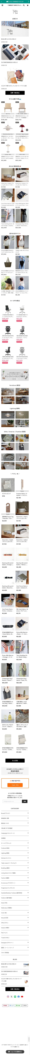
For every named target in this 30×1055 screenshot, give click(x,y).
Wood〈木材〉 (4, 917)
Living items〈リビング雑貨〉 (8, 873)
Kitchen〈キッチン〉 (6, 858)
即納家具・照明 (5, 818)
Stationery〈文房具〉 (6, 908)
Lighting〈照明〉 (5, 853)
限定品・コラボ (5, 823)
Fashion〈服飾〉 (5, 878)
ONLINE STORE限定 (6, 828)
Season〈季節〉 (5, 927)
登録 (25, 801)
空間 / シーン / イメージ (7, 947)
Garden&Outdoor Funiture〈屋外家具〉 (11, 893)
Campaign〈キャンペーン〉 (8, 833)
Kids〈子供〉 (4, 903)
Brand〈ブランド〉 (5, 813)
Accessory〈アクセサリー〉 (8, 883)
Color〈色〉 (4, 913)
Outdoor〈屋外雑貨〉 (6, 898)
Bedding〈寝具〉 (5, 868)
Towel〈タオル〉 (5, 937)
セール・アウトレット (6, 843)
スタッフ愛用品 (5, 952)
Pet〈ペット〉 (4, 932)
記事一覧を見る (15, 93)
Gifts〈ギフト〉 (4, 922)
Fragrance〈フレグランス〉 (8, 888)
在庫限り (3, 838)
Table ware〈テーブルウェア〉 (9, 863)
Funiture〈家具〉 (5, 848)
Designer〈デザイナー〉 (7, 942)
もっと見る (15, 760)
